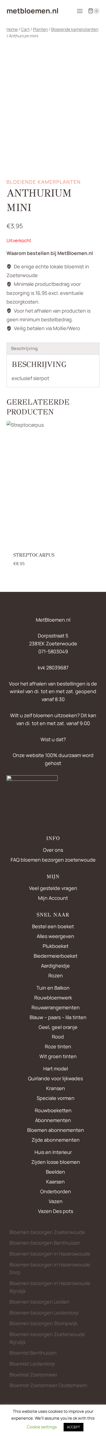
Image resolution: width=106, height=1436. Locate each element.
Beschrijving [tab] (24, 348)
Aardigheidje (55, 965)
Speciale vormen (55, 1098)
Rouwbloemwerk (53, 997)
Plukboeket (55, 946)
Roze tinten (58, 1046)
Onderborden (55, 1191)
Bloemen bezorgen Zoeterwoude (47, 1232)
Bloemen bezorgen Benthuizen (45, 1242)
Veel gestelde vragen (53, 888)
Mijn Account (53, 898)
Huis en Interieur (53, 1152)
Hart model (55, 1068)
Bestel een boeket (53, 926)
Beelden (55, 1171)
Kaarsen (55, 1181)
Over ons (53, 850)
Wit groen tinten (58, 1056)
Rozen (55, 975)
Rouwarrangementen (56, 1007)
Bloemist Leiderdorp (32, 1363)
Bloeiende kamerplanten (44, 182)
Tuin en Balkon (53, 987)
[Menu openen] (79, 11)
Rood (58, 1036)
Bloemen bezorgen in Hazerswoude (50, 1253)
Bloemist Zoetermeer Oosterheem (48, 1385)
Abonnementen (53, 1120)
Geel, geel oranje (58, 1027)
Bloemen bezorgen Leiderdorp (44, 1312)
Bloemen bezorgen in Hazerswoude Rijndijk (50, 1287)
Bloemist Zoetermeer (33, 1374)
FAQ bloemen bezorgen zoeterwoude (53, 859)
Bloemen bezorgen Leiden (39, 1301)
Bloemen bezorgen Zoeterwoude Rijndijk (47, 1338)
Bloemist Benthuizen (33, 1352)
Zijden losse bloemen (55, 1162)
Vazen (56, 1201)
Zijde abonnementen (56, 1140)
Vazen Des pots (55, 1211)
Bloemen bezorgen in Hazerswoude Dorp (50, 1268)
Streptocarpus (33, 555)
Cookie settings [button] (42, 1427)
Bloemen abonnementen (55, 1130)
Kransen (55, 1088)
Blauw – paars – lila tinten (58, 1017)
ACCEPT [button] (73, 1427)
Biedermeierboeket (55, 956)
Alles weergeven (55, 936)
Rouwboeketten (53, 1110)
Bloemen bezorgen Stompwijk (43, 1323)
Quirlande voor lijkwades (55, 1078)
